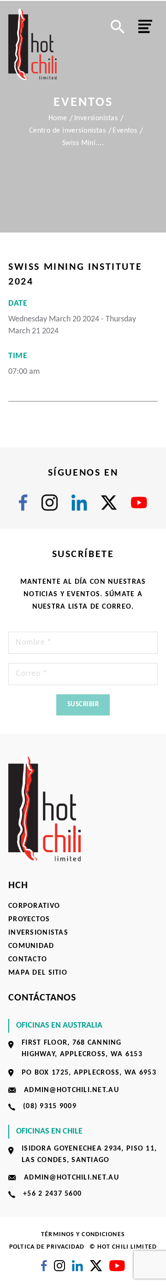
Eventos (125, 130)
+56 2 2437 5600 (52, 1194)
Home (57, 118)
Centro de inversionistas (67, 130)
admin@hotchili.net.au (71, 1090)
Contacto (27, 959)
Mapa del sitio (37, 973)
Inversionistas (96, 118)
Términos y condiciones (83, 1234)
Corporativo (34, 906)
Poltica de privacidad (47, 1247)
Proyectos (29, 919)
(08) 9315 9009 (50, 1106)
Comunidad (31, 946)
